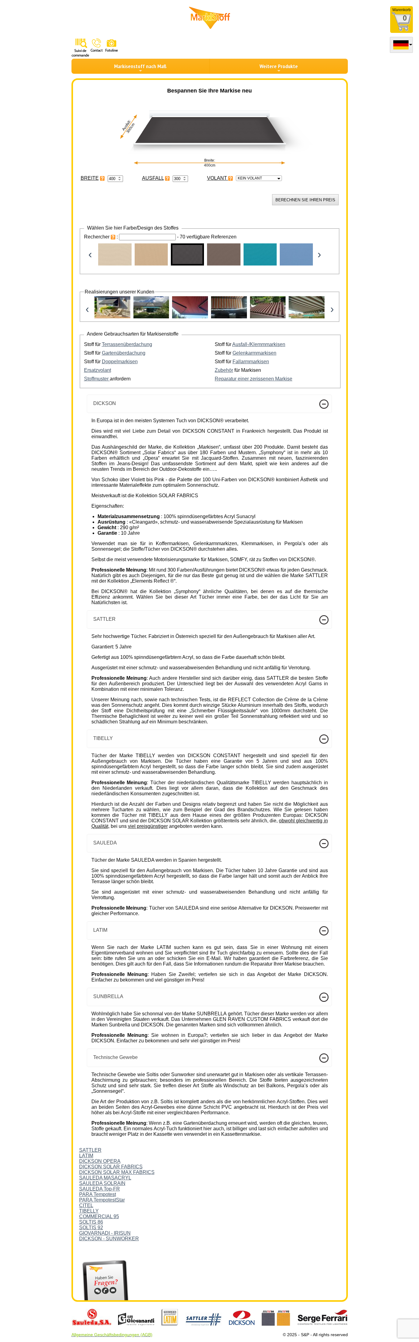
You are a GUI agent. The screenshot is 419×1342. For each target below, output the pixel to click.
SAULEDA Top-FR (99, 1188)
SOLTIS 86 (91, 1222)
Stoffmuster (97, 378)
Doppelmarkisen (120, 361)
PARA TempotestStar (102, 1199)
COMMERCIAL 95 (99, 1216)
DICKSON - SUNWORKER (109, 1238)
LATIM (86, 1155)
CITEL (86, 1205)
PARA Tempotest (97, 1194)
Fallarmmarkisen (251, 361)
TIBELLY (89, 1211)
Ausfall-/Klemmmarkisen (258, 344)
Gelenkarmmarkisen (254, 353)
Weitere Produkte (278, 66)
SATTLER (90, 1150)
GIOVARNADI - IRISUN (105, 1233)
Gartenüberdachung (123, 353)
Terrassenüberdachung (127, 344)
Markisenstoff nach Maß (140, 66)
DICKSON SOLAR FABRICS (111, 1166)
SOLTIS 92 (91, 1227)
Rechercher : (101, 236)
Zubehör (224, 370)
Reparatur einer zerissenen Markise (253, 378)
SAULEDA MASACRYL (105, 1177)
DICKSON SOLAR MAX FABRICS (117, 1172)
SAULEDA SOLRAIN (102, 1183)
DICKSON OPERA (100, 1161)
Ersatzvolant (97, 370)
